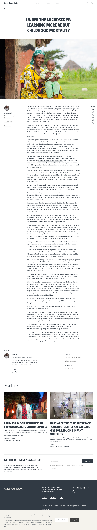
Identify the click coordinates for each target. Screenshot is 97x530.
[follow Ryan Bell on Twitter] (13, 372)
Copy (93, 123)
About (44, 497)
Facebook (93, 115)
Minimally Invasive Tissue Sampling (50, 160)
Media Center (53, 506)
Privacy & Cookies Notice (32, 524)
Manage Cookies (62, 520)
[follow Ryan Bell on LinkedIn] (16, 372)
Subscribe (87, 461)
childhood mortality (50, 189)
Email (93, 109)
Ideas (6, 9)
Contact (44, 506)
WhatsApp (93, 120)
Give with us (85, 506)
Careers (62, 506)
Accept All (74, 520)
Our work (53, 497)
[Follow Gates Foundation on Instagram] (84, 488)
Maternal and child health (73, 357)
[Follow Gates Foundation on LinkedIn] (81, 488)
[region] (48, 520)
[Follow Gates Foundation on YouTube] (88, 488)
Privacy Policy (72, 465)
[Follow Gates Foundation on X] (73, 488)
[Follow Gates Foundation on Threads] (73, 491)
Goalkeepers (46, 509)
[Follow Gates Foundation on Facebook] (77, 488)
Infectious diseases (71, 361)
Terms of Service (80, 465)
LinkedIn (93, 117)
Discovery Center (73, 506)
